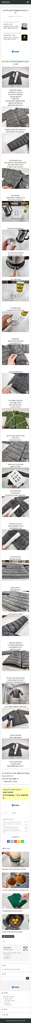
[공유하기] (7, 813)
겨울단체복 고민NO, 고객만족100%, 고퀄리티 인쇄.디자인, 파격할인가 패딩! (11, 27)
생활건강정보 (6, 2)
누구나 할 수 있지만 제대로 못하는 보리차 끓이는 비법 (15, 890)
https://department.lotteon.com (11, 33)
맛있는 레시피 (9, 1000)
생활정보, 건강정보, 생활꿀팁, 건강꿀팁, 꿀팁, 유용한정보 (12, 953)
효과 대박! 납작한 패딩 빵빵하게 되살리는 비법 (15, 11)
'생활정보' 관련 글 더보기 (8, 936)
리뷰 (7, 1002)
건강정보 (8, 1004)
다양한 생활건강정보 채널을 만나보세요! (11, 969)
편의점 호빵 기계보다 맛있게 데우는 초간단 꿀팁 (11, 822)
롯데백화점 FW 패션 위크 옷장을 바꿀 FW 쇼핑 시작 (11, 35)
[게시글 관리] (9, 813)
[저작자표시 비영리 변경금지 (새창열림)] (19, 813)
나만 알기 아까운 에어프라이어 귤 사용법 (10, 829)
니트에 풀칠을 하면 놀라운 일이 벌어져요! (10, 827)
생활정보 (11, 16)
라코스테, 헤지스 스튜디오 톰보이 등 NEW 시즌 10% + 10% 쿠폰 (11, 38)
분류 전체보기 (8, 996)
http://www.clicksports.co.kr (10, 22)
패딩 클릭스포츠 (8, 24)
